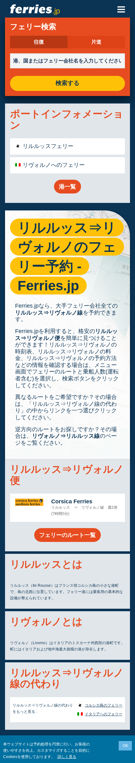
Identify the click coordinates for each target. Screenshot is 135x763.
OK (125, 746)
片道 (96, 42)
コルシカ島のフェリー (103, 705)
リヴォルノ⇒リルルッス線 (66, 436)
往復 (39, 42)
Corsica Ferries (71, 501)
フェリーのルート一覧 (67, 535)
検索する (67, 83)
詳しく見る (66, 757)
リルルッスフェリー (48, 146)
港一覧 (67, 186)
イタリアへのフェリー (103, 714)
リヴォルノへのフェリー (54, 165)
